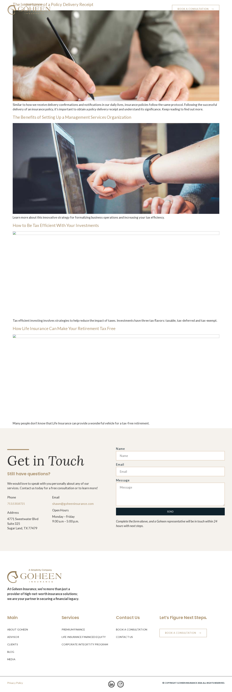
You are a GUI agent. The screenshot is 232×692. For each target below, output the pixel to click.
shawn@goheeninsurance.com (73, 504)
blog (138, 8)
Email (120, 464)
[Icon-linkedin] (111, 684)
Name (120, 449)
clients (124, 8)
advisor (108, 8)
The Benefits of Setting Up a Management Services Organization (72, 117)
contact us (160, 8)
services (86, 8)
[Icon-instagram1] (120, 684)
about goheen (65, 8)
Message (123, 480)
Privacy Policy (15, 682)
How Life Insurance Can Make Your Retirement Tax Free (64, 328)
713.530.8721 (16, 503)
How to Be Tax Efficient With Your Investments (56, 225)
